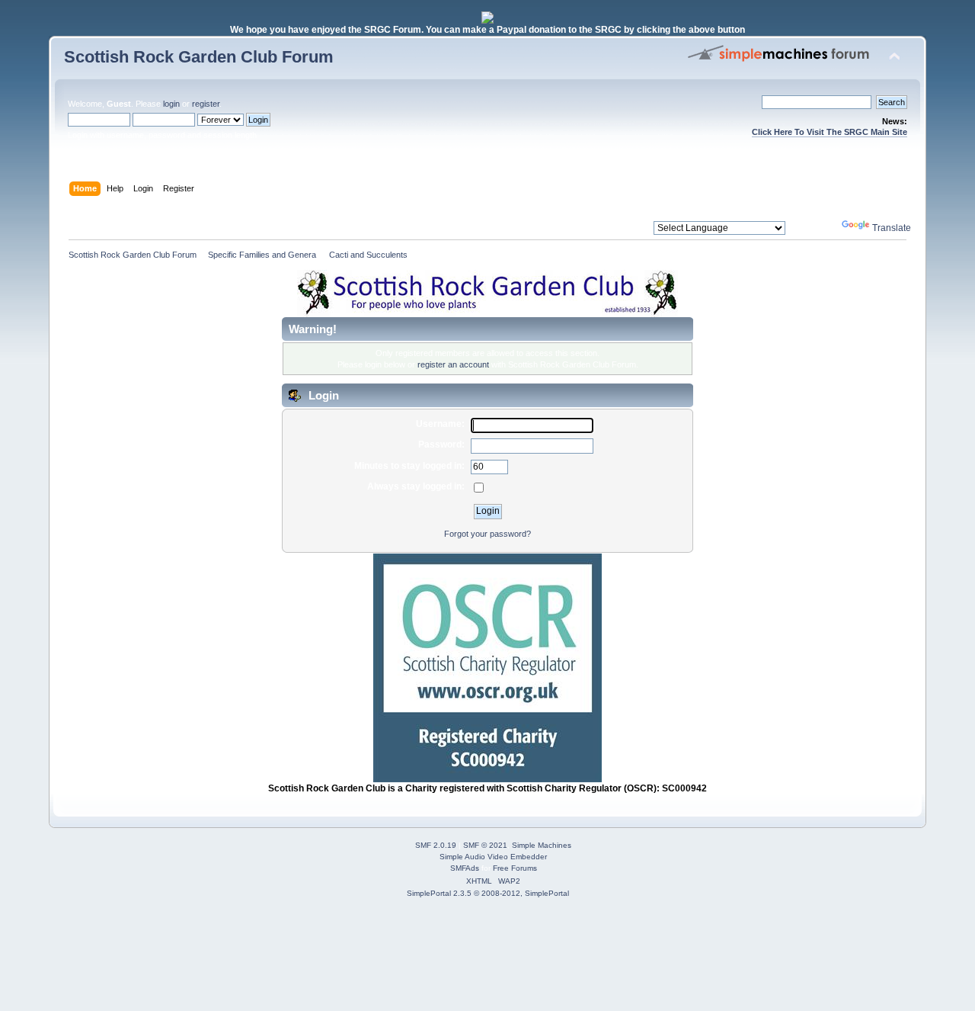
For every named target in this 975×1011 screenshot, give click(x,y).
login (171, 103)
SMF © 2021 (485, 845)
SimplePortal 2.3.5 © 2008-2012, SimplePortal (488, 893)
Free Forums (515, 868)
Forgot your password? (487, 533)
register (205, 103)
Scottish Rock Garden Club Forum (199, 56)
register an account (453, 364)
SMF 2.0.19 (435, 845)
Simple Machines (541, 845)
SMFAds (464, 868)
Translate (891, 228)
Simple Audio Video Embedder (493, 856)
